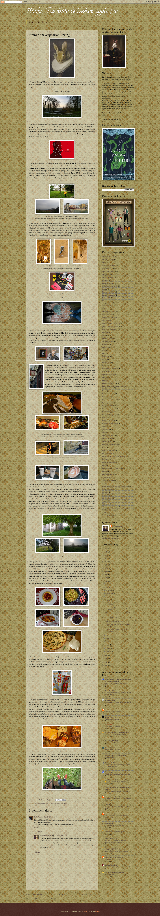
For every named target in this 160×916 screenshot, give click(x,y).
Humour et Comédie (108, 394)
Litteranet (108, 804)
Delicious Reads (110, 748)
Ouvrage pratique (107, 441)
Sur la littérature (107, 498)
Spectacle (105, 492)
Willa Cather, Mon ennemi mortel (114, 825)
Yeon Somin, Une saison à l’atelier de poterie (117, 774)
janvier (108, 651)
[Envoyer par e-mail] (56, 800)
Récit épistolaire (107, 453)
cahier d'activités (107, 306)
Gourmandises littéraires (109, 374)
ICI (88, 491)
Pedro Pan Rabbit (45, 835)
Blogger (97, 911)
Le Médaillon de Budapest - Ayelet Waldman (119, 618)
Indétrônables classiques (109, 400)
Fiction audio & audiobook (110, 368)
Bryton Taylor (109, 717)
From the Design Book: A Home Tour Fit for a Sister (118, 703)
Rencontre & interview (109, 462)
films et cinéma (107, 371)
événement (105, 356)
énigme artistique (107, 341)
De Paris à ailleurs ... (111, 740)
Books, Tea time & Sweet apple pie (71, 11)
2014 (106, 659)
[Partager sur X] (60, 800)
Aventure (105, 280)
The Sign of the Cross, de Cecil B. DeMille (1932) (117, 807)
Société (104, 483)
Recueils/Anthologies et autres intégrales (114, 456)
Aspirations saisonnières (42, 803)
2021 (106, 565)
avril (108, 642)
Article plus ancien (90, 894)
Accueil (61, 894)
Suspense (105, 501)
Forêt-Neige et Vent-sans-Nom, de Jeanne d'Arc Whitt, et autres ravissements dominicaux (118, 850)
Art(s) (104, 262)
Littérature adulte (107, 406)
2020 (106, 568)
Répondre (37, 827)
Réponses (39, 831)
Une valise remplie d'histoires (114, 872)
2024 (106, 555)
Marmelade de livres (111, 814)
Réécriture (105, 459)
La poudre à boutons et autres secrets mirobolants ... (117, 630)
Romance (105, 471)
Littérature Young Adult (109, 415)
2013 (106, 662)
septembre (109, 593)
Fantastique (105, 362)
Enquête (104, 344)
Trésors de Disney (107, 516)
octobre (108, 590)
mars (108, 645)
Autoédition (105, 274)
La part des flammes (110, 874)
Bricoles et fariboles (108, 292)
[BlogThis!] (58, 800)
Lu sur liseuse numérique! (110, 423)
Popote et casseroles (61, 803)
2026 (106, 549)
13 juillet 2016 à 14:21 (61, 835)
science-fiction (106, 477)
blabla (52, 803)
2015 (106, 656)
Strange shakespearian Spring (115, 621)
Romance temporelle (108, 474)
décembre (109, 584)
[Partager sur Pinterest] (65, 800)
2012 (106, 665)
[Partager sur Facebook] (63, 800)
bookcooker (108, 710)
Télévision (105, 504)
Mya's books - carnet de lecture (115, 831)
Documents (105, 332)
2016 (106, 581)
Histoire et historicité (108, 383)
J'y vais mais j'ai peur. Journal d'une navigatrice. (118, 867)
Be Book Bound (110, 700)
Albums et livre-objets (109, 256)
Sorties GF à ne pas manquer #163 (114, 833)
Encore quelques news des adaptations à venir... (118, 625)
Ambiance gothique (108, 259)
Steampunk (105, 495)
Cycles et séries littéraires (110, 326)
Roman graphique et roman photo (112, 468)
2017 (106, 578)
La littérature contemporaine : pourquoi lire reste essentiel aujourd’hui (118, 693)
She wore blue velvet (111, 848)
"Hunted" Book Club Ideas (112, 749)
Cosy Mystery (106, 321)
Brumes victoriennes (108, 295)
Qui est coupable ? (110, 757)
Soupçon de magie (107, 489)
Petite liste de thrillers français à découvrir (116, 791)
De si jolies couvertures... (109, 329)
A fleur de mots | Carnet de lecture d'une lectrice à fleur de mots (118, 680)
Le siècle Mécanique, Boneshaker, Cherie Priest (118, 742)
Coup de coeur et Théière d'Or (111, 323)
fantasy (104, 365)
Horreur (104, 391)
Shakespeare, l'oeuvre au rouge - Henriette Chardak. (118, 603)
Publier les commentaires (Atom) (45, 899)
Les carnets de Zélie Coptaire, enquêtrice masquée (118, 788)
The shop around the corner (110, 507)
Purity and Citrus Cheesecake (113, 711)
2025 (106, 552)
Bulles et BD (106, 298)
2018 (106, 575)
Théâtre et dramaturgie (109, 510)
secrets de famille (107, 480)
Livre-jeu (105, 418)
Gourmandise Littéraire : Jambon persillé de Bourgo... (119, 609)
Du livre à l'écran (107, 338)
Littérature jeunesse (108, 409)
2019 (106, 571)
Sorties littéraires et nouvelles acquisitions (115, 486)
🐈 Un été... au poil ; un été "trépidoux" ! (116, 782)
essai (103, 350)
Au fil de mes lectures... (40, 22)
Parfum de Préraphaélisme (110, 444)
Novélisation (106, 429)
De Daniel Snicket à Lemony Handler (117, 732)
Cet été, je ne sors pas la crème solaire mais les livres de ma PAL (118, 816)
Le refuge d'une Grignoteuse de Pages (117, 780)
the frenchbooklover (111, 865)
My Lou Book (109, 823)
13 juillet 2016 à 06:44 (50, 817)
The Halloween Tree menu (112, 719)
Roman (104, 465)
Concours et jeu (107, 315)
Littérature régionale (108, 412)
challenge (105, 309)
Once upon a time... (108, 435)
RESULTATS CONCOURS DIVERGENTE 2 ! (118, 798)
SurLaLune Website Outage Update (114, 859)
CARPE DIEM (109, 725)
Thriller (104, 513)
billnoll (86, 911)
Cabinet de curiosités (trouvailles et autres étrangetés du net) (115, 302)
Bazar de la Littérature (112, 691)
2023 (106, 558)
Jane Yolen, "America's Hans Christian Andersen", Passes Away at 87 (115, 841)
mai (107, 638)
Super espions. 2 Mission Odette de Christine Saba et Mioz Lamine (117, 765)
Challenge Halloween (108, 312)
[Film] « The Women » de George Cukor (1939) (116, 684)
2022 (106, 562)
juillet (108, 600)
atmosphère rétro (107, 268)
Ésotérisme (105, 347)
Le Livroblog (109, 772)
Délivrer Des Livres (111, 763)
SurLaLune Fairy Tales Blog (114, 857)
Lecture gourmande (108, 403)
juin (107, 635)
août (107, 597)
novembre (109, 587)
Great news (105, 377)
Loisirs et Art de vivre (108, 420)
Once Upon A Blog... (111, 838)
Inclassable (105, 397)
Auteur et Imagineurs (108, 271)
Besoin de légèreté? (108, 283)
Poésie (104, 447)
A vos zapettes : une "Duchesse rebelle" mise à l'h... (119, 614)
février (108, 648)
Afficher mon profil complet (110, 538)
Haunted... (105, 380)
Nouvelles (105, 426)
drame (104, 335)
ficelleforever (38, 817)
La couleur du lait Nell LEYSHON (114, 727)
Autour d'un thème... (108, 277)
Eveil (104, 353)
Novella (104, 432)
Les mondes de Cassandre (113, 797)
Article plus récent (34, 894)
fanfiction (105, 359)
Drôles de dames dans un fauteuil (115, 755)
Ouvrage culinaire (107, 438)
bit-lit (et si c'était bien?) (109, 286)
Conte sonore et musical (109, 317)
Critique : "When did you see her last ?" (116, 734)
